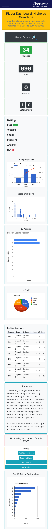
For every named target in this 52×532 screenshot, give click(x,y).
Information (26, 462)
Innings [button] (33, 332)
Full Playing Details (26, 453)
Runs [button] (43, 332)
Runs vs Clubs (26, 458)
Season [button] (11, 332)
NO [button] (39, 332)
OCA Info (26, 467)
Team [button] (18, 332)
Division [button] (26, 332)
